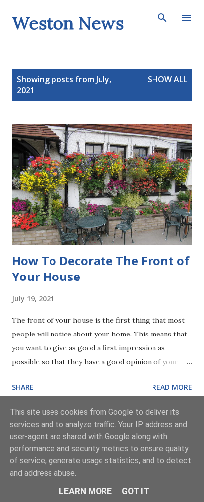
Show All (167, 79)
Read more (172, 386)
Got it (135, 491)
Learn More (85, 491)
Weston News (68, 23)
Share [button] (23, 386)
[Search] (162, 18)
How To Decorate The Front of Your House (101, 268)
